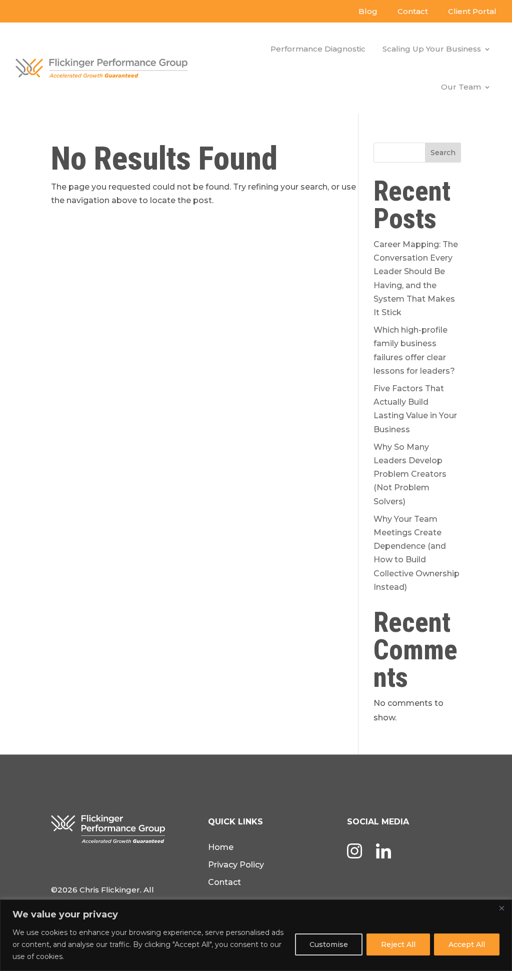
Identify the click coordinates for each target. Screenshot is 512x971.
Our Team (461, 87)
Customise (329, 944)
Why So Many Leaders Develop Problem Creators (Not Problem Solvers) (410, 474)
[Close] (502, 908)
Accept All (466, 944)
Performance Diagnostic (318, 49)
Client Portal (472, 11)
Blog (368, 11)
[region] (256, 935)
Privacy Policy (236, 864)
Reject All (398, 944)
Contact (413, 11)
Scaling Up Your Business (431, 49)
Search (443, 152)
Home (221, 847)
